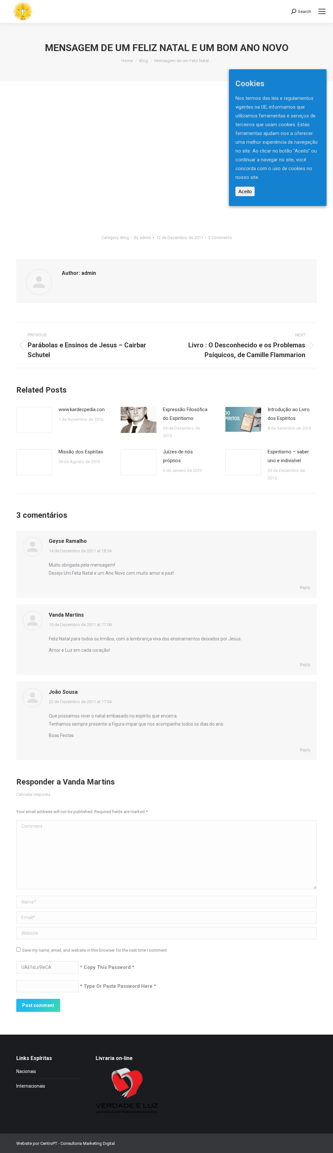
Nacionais (26, 1071)
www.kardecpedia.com (82, 409)
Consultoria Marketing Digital (87, 1143)
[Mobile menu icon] (321, 11)
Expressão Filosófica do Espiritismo (185, 414)
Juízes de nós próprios (178, 456)
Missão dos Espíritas (81, 452)
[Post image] (34, 420)
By (142, 237)
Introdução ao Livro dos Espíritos (289, 414)
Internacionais (30, 1086)
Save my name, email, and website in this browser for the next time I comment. (95, 950)
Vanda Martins (89, 781)
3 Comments (220, 237)
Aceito (245, 191)
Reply (305, 587)
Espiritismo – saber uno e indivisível (288, 456)
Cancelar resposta (33, 794)
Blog (124, 237)
